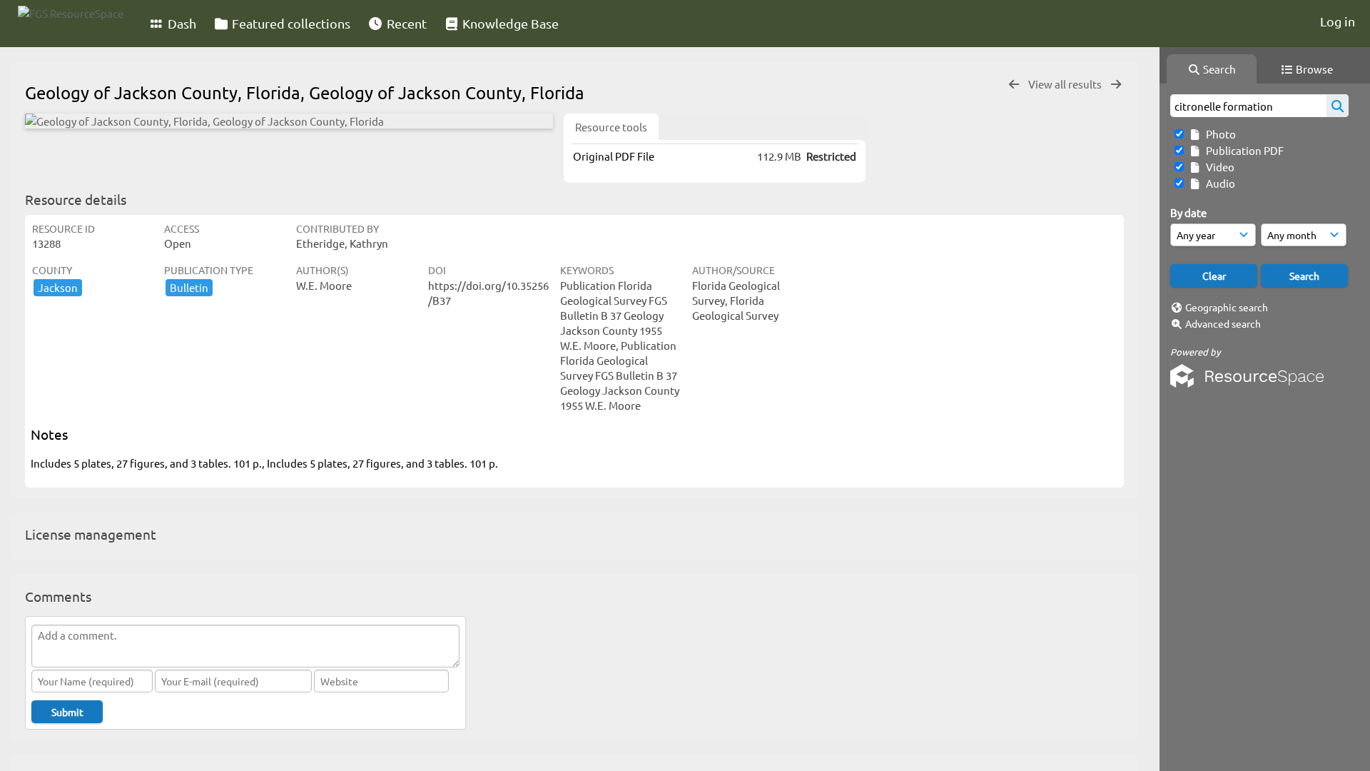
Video (1218, 166)
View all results (1066, 84)
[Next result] (1116, 85)
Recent (405, 23)
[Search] (1337, 105)
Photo (1219, 134)
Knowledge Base (509, 23)
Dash (180, 23)
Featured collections (289, 23)
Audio (1218, 183)
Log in (1337, 21)
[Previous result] (1014, 85)
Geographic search (1226, 307)
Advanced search (1223, 323)
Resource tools (611, 126)
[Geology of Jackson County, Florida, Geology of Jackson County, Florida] (289, 121)
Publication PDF (1243, 150)
